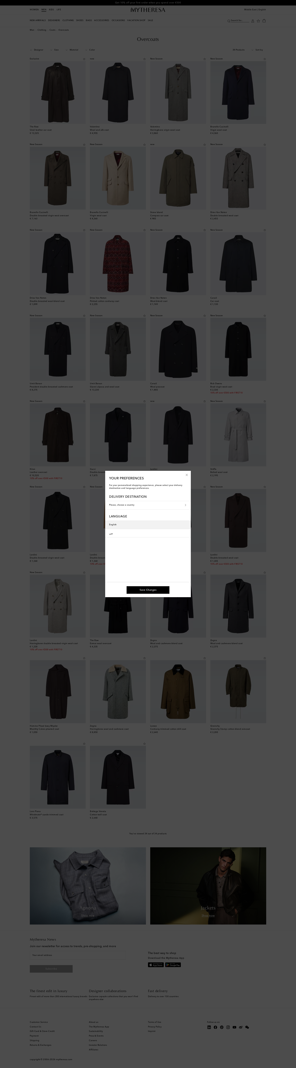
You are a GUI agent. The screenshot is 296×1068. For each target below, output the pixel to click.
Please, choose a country (121, 505)
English (113, 525)
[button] (186, 475)
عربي (111, 533)
